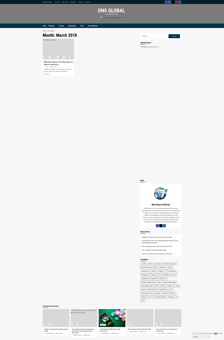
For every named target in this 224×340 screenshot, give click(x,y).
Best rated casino (147, 267)
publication (162, 289)
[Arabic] (193, 333)
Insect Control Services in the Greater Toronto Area (157, 254)
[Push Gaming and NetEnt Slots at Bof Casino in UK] (112, 318)
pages (177, 286)
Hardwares (145, 278)
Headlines (73, 2)
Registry (67, 57)
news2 (163, 286)
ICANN (160, 278)
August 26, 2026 (142, 331)
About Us (57, 2)
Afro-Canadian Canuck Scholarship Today (154, 250)
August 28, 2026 (86, 335)
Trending (80, 2)
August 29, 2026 (58, 333)
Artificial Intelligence (169, 264)
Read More (46, 74)
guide (174, 275)
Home (44, 26)
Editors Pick (65, 2)
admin (46, 67)
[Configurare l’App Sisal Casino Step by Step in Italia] (56, 318)
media (159, 282)
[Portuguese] (216, 333)
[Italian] (213, 333)
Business (52, 26)
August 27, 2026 (114, 333)
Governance (72, 26)
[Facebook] (157, 225)
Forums (61, 26)
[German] (210, 333)
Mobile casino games (170, 282)
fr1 (159, 275)
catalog (154, 271)
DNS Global (111, 10)
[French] (208, 333)
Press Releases (93, 26)
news (157, 286)
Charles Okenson (49, 333)
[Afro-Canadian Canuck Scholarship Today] (140, 318)
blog (156, 267)
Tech (81, 26)
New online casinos (147, 286)
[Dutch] (202, 333)
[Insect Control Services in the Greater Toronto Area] (168, 318)
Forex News (145, 275)
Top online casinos (159, 297)
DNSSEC (161, 271)
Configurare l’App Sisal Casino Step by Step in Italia (157, 237)
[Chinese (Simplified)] (198, 333)
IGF (166, 278)
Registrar (157, 293)
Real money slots (147, 293)
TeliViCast (87, 2)
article (151, 264)
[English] (205, 333)
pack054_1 (170, 286)
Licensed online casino (148, 282)
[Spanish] (221, 333)
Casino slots (145, 271)
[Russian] (218, 333)
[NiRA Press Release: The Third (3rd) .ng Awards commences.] (58, 49)
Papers (143, 289)
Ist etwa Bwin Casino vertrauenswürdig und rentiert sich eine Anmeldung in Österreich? (160, 241)
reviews (172, 293)
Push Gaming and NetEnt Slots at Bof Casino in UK (157, 246)
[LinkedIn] (164, 225)
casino (170, 267)
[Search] (180, 25)
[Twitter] (160, 225)
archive (144, 264)
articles (157, 264)
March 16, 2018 (53, 67)
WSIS (143, 300)
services (144, 297)
